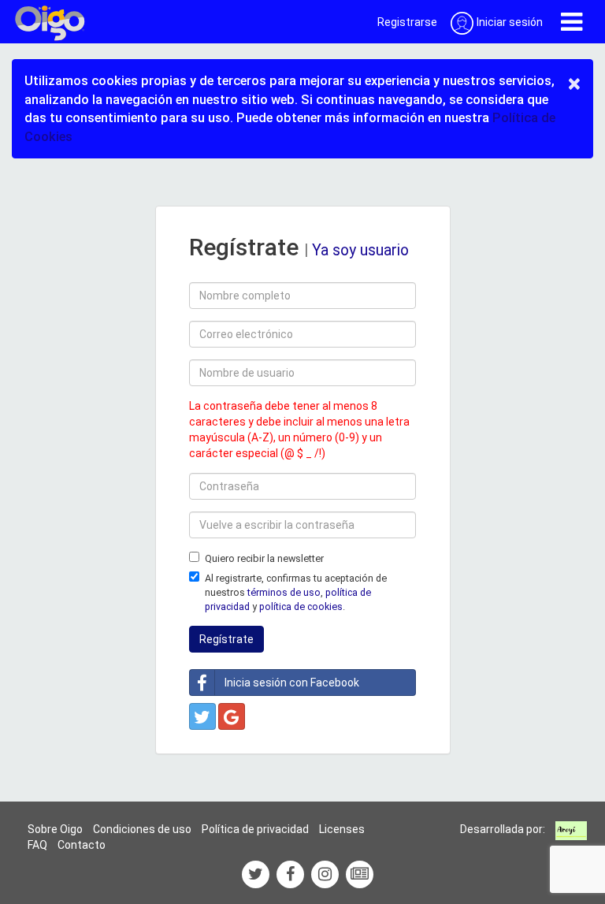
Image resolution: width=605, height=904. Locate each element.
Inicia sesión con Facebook (292, 682)
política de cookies (301, 606)
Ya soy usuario (360, 250)
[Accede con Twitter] (202, 716)
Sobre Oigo (55, 829)
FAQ (37, 845)
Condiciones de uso (142, 829)
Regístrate (226, 639)
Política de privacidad (255, 829)
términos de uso (284, 592)
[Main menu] (571, 21)
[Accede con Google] (231, 716)
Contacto (82, 845)
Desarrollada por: (502, 829)
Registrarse (407, 22)
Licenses (342, 829)
